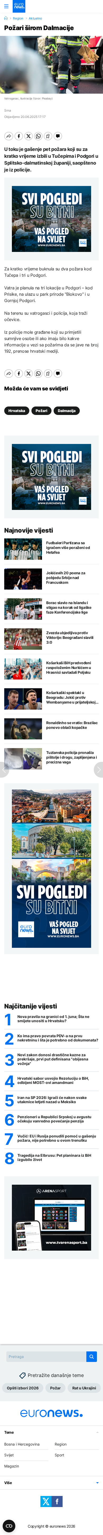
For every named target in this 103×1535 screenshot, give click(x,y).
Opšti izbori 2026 (23, 1388)
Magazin (11, 1466)
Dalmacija (67, 410)
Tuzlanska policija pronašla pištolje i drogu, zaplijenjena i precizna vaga (71, 757)
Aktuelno (35, 18)
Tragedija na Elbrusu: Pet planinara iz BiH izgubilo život (54, 1157)
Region (18, 18)
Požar (55, 1388)
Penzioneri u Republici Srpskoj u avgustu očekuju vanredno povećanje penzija (54, 1119)
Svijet (9, 1455)
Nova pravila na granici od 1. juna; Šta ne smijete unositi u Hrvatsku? (53, 1019)
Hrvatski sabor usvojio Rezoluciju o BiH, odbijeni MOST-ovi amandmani (53, 1080)
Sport (59, 1455)
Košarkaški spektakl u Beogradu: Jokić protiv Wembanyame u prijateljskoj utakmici (71, 697)
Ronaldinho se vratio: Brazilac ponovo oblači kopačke (72, 725)
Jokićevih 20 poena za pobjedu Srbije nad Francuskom (65, 578)
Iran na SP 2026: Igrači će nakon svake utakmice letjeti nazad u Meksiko (52, 1100)
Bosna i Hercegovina (22, 1444)
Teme (9, 1432)
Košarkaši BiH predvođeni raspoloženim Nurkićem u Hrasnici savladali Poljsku (68, 668)
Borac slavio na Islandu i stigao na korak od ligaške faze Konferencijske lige (68, 607)
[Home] (5, 18)
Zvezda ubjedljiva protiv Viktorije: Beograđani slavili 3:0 (69, 637)
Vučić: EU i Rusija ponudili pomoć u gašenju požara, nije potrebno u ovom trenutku (56, 1138)
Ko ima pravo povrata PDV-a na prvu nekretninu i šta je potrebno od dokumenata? (57, 1038)
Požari (41, 410)
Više (8, 1482)
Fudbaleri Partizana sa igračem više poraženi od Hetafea (68, 547)
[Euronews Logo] (19, 6)
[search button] (91, 1356)
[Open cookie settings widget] (9, 1526)
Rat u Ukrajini (84, 1388)
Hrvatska (16, 410)
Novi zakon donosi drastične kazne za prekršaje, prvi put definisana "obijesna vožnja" (52, 1059)
